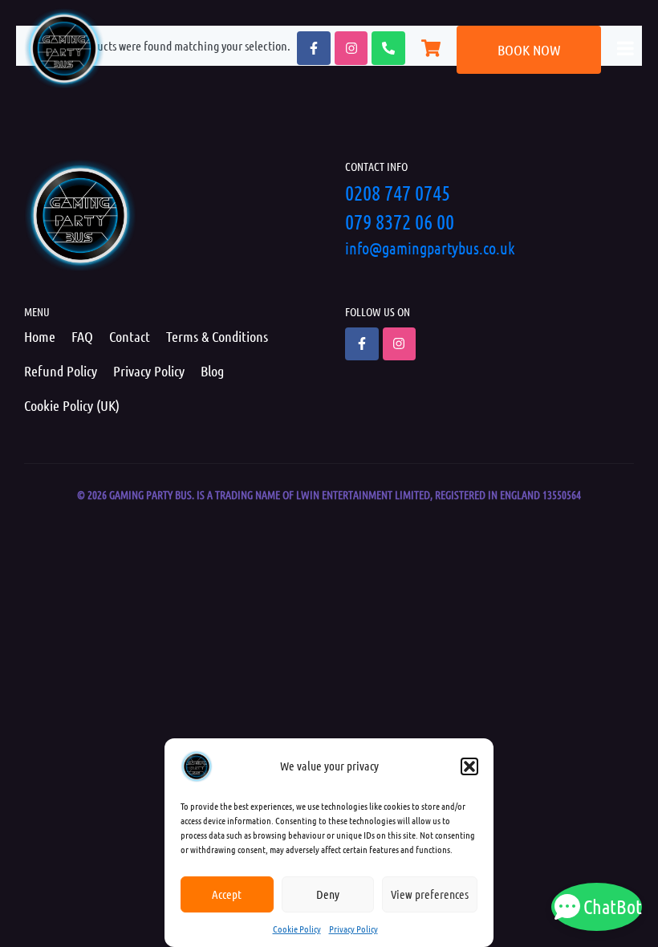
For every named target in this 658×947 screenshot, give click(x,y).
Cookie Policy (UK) (72, 405)
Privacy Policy (353, 928)
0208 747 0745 (397, 192)
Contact (129, 336)
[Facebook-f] (314, 48)
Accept (227, 894)
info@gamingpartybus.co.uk (430, 248)
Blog (212, 371)
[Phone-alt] (388, 48)
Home (39, 336)
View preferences (430, 894)
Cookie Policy (297, 928)
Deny (327, 894)
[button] (469, 766)
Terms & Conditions (217, 336)
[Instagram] (351, 48)
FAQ (82, 336)
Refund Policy (60, 371)
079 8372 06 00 (399, 221)
